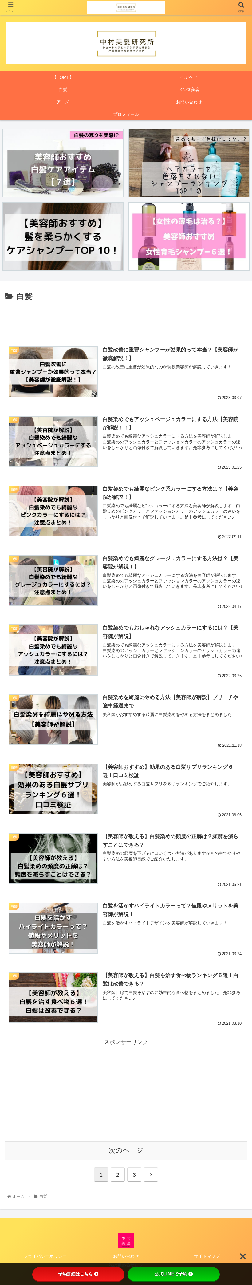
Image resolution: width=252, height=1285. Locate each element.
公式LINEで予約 (171, 1274)
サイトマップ (207, 1256)
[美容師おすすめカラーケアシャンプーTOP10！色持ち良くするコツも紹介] (189, 163)
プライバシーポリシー (45, 1256)
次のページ (126, 1150)
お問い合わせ (126, 1256)
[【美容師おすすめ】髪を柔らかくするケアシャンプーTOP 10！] (63, 236)
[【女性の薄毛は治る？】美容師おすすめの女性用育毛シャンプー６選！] (189, 236)
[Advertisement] (126, 320)
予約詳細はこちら (75, 1274)
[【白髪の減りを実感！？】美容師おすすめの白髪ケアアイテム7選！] (63, 163)
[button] (233, 800)
